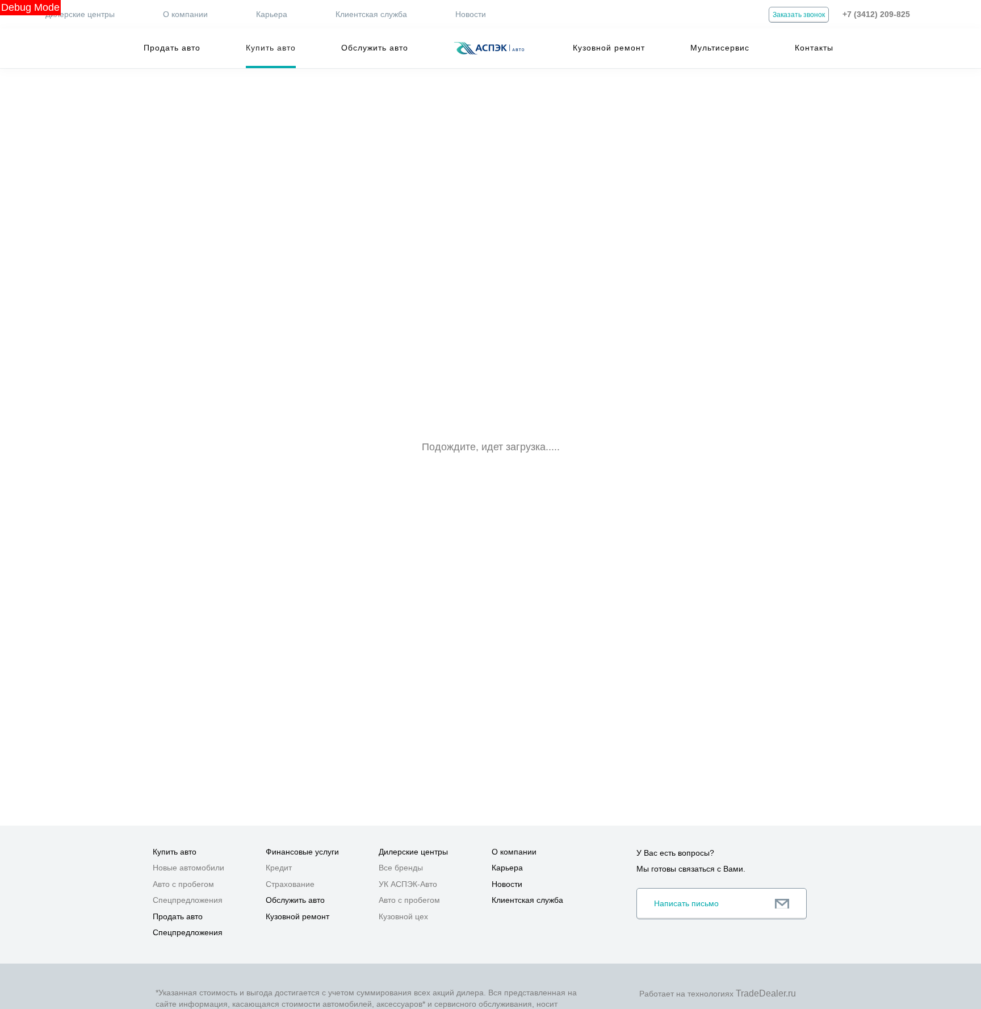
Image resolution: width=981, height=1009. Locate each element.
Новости (470, 14)
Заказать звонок (799, 15)
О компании (185, 14)
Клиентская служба (371, 14)
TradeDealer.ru (766, 993)
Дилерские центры (80, 14)
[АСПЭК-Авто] (489, 48)
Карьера (271, 14)
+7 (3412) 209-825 (876, 14)
